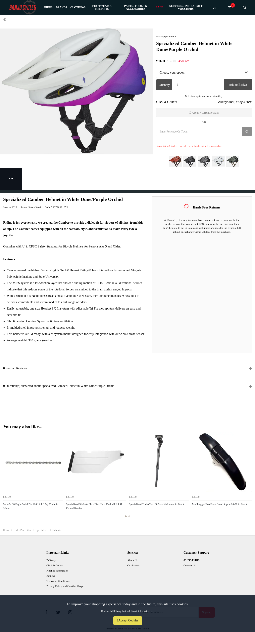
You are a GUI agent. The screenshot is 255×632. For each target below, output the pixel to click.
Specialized (170, 36)
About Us (132, 560)
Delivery (51, 560)
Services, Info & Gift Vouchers (185, 7)
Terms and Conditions (58, 580)
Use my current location (205, 112)
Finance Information (57, 570)
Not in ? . (180, 140)
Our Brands (133, 565)
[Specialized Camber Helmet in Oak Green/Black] (232, 161)
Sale (159, 7)
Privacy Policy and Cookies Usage (64, 586)
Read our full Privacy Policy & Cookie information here (127, 611)
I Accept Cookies (127, 620)
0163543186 (191, 560)
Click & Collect (55, 565)
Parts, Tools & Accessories (135, 7)
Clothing (77, 7)
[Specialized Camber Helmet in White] (218, 161)
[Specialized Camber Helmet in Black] (189, 161)
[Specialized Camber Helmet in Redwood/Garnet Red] (175, 161)
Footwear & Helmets (102, 7)
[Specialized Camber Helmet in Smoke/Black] (204, 161)
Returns (50, 575)
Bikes (48, 7)
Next (248, 477)
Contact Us (189, 565)
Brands (61, 7)
